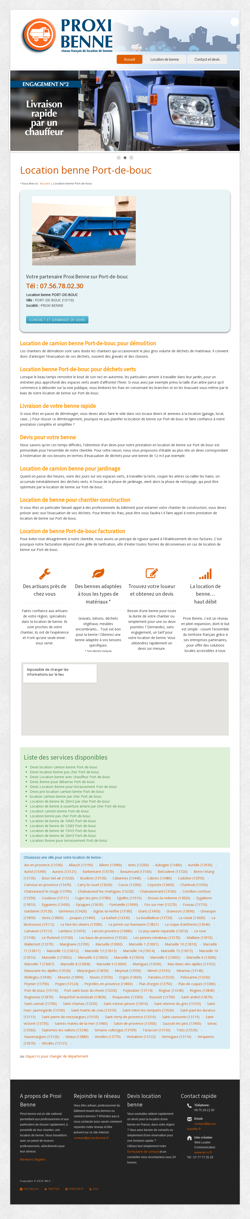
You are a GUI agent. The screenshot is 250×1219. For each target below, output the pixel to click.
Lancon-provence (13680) (112, 931)
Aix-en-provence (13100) (43, 865)
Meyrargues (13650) (93, 970)
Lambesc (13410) (72, 931)
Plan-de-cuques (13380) (197, 983)
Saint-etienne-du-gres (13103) (177, 1003)
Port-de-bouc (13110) (41, 990)
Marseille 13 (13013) (101, 950)
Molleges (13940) (38, 977)
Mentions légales (32, 1159)
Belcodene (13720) (173, 871)
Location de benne (165, 59)
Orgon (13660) (130, 977)
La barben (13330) (115, 917)
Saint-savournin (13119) (180, 1016)
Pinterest (76, 1189)
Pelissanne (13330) (195, 977)
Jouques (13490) (82, 917)
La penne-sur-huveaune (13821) (133, 924)
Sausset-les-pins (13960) (182, 1023)
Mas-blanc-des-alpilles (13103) (191, 964)
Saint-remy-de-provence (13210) (130, 1016)
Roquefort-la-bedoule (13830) (82, 997)
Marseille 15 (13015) (177, 950)
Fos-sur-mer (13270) (160, 904)
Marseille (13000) (109, 944)
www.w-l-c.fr (203, 1152)
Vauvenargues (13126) (41, 1036)
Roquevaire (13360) (127, 997)
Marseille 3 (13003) (93, 957)
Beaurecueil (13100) (136, 871)
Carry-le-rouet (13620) (94, 884)
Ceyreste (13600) (160, 884)
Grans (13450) (149, 911)
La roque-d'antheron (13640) (187, 924)
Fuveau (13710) (195, 904)
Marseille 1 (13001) (144, 944)
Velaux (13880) (77, 1036)
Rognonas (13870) (38, 997)
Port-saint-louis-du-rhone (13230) (90, 990)
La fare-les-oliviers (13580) (81, 924)
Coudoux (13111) (55, 898)
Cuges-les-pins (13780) (93, 898)
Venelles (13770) (108, 1036)
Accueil (129, 59)
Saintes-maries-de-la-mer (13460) (81, 1023)
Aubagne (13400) (168, 865)
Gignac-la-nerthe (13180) (112, 911)
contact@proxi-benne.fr (91, 1138)
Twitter (53, 1189)
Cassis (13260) (129, 884)
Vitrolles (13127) (54, 1043)
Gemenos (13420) (73, 911)
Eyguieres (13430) (56, 904)
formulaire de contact (143, 1151)
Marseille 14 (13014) (139, 950)
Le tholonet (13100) (57, 937)
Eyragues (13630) (89, 904)
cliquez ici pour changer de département (56, 1056)
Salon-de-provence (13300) (135, 1023)
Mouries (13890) (70, 977)
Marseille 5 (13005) (165, 957)
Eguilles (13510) (129, 898)
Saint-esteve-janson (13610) (126, 1003)
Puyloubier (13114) (138, 990)
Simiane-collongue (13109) (115, 1030)
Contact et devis (207, 59)
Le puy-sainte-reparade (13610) (163, 931)
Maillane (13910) (200, 937)
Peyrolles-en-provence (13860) (108, 983)
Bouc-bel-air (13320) (58, 878)
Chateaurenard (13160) (158, 891)
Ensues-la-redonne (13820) (169, 898)
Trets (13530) (187, 1030)
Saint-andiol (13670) (197, 997)
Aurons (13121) (64, 871)
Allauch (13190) (81, 865)
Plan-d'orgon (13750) (155, 983)
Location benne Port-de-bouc (86, 170)
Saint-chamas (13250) (80, 1003)
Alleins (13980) (110, 865)
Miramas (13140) (190, 970)
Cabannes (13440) (127, 878)
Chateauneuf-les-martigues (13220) (106, 891)
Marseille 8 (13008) (75, 964)
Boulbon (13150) (93, 878)
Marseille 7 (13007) (39, 964)
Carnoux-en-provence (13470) (47, 884)
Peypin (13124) (66, 983)
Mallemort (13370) (38, 944)
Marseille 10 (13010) (181, 944)
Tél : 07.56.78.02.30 (54, 285)
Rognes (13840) (202, 990)
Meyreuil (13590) (128, 970)
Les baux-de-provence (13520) (103, 937)
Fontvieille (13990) (123, 904)
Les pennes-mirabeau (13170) (156, 937)
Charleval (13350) (194, 884)
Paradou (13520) (161, 977)
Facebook (31, 1189)
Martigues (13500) (147, 964)
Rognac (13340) (171, 990)
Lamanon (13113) (38, 931)
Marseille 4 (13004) (129, 957)
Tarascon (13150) (156, 1030)
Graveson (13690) (181, 911)
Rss (95, 1189)
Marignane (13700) (74, 944)
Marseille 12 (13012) (63, 950)
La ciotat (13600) (191, 917)
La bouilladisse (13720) (154, 917)
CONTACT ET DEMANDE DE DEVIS (57, 319)
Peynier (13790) (36, 983)
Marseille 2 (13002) (57, 957)
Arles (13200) (138, 865)
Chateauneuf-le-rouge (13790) (48, 891)
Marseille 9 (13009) (111, 964)
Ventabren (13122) (141, 1036)
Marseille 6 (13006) (201, 957)
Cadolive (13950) (191, 878)
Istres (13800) (52, 917)
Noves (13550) (101, 977)
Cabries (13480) (159, 878)
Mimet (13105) (158, 970)
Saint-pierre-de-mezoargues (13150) (70, 1016)
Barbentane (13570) (98, 871)
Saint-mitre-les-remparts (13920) (148, 1010)
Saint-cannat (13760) (40, 1003)
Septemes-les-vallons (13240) (65, 1030)
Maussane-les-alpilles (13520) (47, 970)
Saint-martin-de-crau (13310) (93, 1010)
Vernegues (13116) (176, 1036)
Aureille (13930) (200, 865)
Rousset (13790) (162, 997)
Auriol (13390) (35, 871)
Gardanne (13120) (38, 911)
